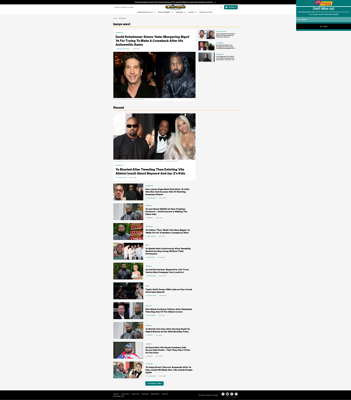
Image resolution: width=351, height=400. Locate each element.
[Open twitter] (227, 394)
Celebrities (119, 32)
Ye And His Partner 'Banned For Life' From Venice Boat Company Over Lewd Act (167, 270)
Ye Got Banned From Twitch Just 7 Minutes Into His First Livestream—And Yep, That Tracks (225, 59)
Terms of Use (135, 394)
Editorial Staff (155, 394)
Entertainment (164, 12)
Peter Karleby (151, 236)
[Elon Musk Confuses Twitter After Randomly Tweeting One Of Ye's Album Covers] (128, 310)
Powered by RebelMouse (231, 397)
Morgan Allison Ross (123, 49)
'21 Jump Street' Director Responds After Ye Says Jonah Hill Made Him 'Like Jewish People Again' (168, 370)
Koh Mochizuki (121, 177)
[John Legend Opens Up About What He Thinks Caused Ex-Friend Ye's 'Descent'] (206, 34)
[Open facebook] (223, 394)
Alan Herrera (151, 257)
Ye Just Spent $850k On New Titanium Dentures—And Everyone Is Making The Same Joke (166, 211)
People (191, 12)
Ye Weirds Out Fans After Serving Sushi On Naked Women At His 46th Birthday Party (167, 330)
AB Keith (150, 217)
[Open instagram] (236, 394)
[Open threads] (231, 394)
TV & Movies (149, 363)
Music (147, 245)
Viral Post (148, 305)
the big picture (205, 12)
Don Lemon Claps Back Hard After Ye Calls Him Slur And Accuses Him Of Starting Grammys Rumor (167, 192)
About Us (116, 394)
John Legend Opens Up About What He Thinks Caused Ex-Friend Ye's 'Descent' (225, 35)
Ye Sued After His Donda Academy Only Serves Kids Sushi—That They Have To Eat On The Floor (167, 350)
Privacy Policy (125, 394)
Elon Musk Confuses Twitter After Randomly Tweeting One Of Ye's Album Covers (168, 310)
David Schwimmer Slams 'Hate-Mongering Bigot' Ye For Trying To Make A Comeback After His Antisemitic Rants (153, 40)
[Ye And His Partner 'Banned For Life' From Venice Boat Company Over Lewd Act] (128, 271)
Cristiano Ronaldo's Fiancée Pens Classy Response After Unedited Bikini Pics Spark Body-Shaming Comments (173, 2)
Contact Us (165, 394)
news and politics (145, 12)
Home (115, 18)
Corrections (145, 394)
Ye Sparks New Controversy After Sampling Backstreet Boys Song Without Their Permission (168, 251)
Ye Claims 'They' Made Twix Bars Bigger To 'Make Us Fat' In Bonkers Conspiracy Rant (167, 231)
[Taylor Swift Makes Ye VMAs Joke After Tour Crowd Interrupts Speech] (128, 291)
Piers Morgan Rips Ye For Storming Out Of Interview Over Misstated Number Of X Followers (225, 47)
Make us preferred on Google (124, 7)
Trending (179, 12)
